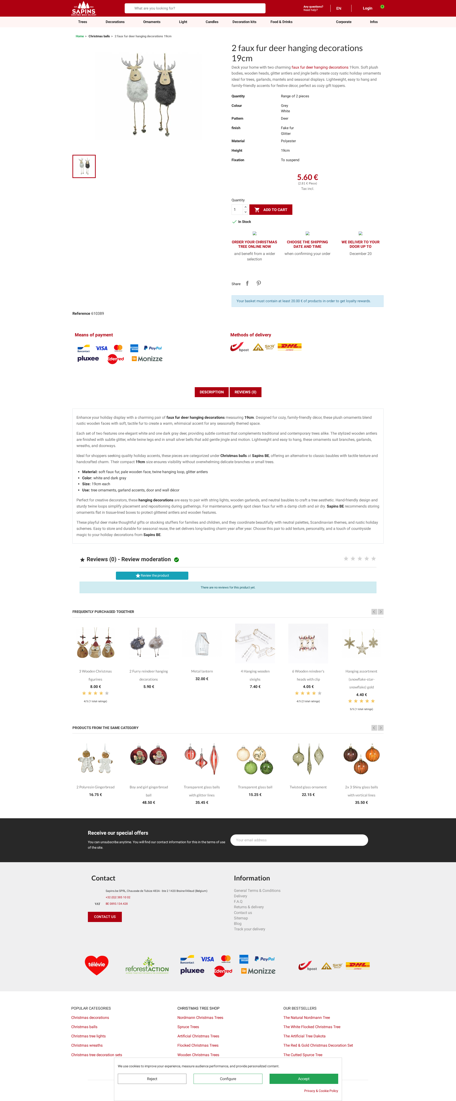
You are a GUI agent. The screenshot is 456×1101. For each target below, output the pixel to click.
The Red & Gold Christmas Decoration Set (318, 1045)
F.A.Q (238, 901)
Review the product (152, 576)
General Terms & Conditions (257, 890)
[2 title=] (353, 559)
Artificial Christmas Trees (198, 1036)
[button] (344, 22)
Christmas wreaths (87, 1045)
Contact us (243, 912)
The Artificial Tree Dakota (304, 1036)
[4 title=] (367, 559)
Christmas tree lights (88, 1036)
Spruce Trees (188, 1027)
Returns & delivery (249, 907)
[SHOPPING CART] (379, 8)
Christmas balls (84, 1027)
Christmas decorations (90, 1017)
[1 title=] (346, 559)
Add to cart (270, 210)
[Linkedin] (146, 931)
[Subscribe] (362, 840)
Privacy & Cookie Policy (321, 1091)
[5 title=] (373, 559)
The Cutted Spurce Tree (302, 1055)
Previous (374, 612)
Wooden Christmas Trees (198, 1055)
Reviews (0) (245, 392)
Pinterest (258, 283)
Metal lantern (202, 671)
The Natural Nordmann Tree (306, 1017)
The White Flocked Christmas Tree (311, 1027)
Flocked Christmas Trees (197, 1045)
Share (247, 283)
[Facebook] (92, 931)
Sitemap (241, 918)
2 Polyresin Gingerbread (95, 787)
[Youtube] (124, 931)
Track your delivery (249, 929)
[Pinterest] (103, 931)
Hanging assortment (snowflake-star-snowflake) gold (361, 679)
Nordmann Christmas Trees (200, 1017)
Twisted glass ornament (308, 787)
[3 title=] (360, 559)
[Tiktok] (135, 931)
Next (381, 612)
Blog (238, 923)
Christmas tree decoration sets (96, 1055)
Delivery (240, 896)
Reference (81, 313)
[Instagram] (114, 931)
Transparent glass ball (255, 787)
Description (212, 392)
